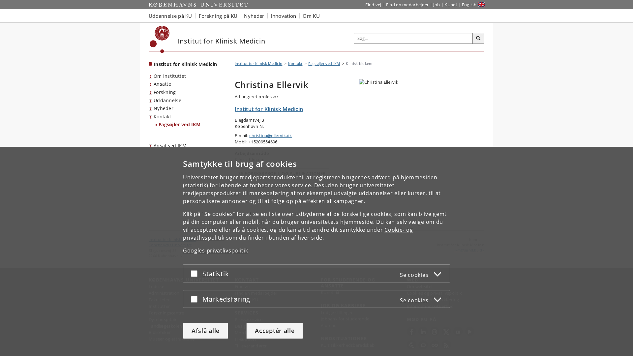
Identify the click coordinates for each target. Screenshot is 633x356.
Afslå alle (206, 331)
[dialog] (316, 251)
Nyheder (163, 108)
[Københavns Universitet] (160, 39)
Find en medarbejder (407, 5)
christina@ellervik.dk (270, 135)
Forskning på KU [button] (218, 16)
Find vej (373, 5)
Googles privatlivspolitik (215, 250)
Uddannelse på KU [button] (170, 16)
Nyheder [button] (254, 16)
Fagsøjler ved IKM (179, 124)
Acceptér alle (274, 331)
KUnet (450, 5)
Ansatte (162, 84)
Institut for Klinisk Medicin (185, 64)
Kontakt (162, 116)
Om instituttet (170, 76)
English (469, 5)
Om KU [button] (311, 16)
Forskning (165, 92)
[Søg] (478, 38)
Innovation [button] (283, 16)
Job (436, 5)
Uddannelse (167, 100)
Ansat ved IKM (170, 145)
